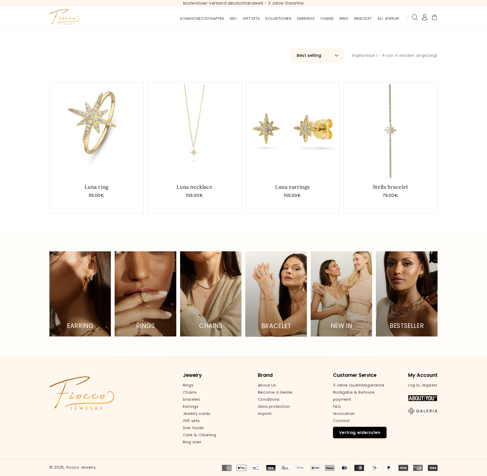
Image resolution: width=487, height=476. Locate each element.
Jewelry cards (197, 413)
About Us (267, 385)
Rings (188, 385)
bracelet (191, 399)
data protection (274, 406)
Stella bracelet (390, 187)
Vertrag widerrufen (359, 432)
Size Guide (193, 428)
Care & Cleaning (199, 435)
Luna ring (96, 187)
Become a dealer (275, 392)
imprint (265, 413)
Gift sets (191, 420)
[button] (415, 17)
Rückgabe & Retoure (354, 392)
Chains (190, 392)
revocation (344, 413)
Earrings (191, 406)
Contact (341, 420)
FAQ (337, 406)
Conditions (269, 399)
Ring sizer (192, 442)
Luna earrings (292, 187)
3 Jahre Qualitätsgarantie (359, 385)
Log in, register (423, 385)
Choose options (97, 206)
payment (342, 399)
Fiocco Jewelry (81, 467)
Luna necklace (194, 187)
